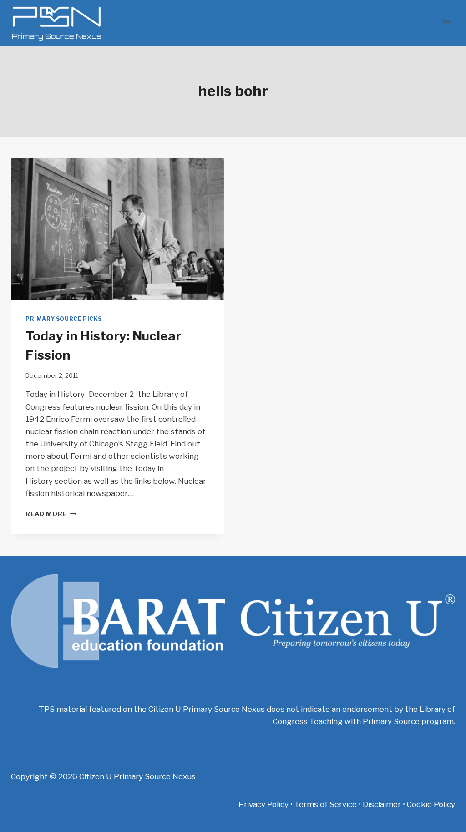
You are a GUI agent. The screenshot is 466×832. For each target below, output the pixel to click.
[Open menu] (446, 22)
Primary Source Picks (63, 319)
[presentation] (117, 229)
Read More (50, 513)
